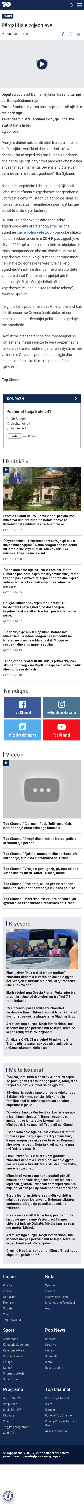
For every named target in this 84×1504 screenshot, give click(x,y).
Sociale (7, 1308)
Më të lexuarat (26, 1070)
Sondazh (15, 398)
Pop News (55, 1330)
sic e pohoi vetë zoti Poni (39, 232)
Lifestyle (50, 1344)
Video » (15, 755)
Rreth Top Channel (57, 1398)
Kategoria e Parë (13, 1350)
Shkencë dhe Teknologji (60, 1302)
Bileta (48, 1404)
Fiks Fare (8, 1415)
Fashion (50, 1350)
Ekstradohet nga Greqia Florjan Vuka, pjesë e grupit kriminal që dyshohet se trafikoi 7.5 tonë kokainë (41, 997)
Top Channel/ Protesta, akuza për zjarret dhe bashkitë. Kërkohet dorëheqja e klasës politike (39, 886)
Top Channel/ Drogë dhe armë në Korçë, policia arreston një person (39, 841)
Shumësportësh (13, 1373)
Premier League (13, 1356)
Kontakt (50, 1409)
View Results (29, 436)
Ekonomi (8, 1302)
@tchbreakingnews (22, 735)
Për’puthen (10, 1404)
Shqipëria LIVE (12, 1409)
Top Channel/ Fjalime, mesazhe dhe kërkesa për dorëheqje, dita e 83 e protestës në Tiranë (40, 856)
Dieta (48, 1362)
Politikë (7, 16)
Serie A (7, 1367)
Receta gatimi (54, 1367)
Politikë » (17, 461)
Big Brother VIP (12, 1398)
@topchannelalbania (61, 712)
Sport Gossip (11, 1379)
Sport (8, 1330)
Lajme (9, 1276)
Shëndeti (51, 1356)
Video (6, 1314)
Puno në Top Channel (58, 1415)
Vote (15, 436)
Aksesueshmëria (56, 1431)
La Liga (7, 1362)
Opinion (50, 1285)
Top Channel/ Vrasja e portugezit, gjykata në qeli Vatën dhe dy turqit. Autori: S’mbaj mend (40, 871)
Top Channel (22, 712)
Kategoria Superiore (16, 1344)
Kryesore (19, 924)
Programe (13, 1389)
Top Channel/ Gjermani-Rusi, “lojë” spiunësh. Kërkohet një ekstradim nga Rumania (37, 826)
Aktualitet (9, 1297)
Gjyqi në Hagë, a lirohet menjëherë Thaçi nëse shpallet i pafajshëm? (41, 1253)
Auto (48, 1308)
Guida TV (9, 1432)
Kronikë (8, 1291)
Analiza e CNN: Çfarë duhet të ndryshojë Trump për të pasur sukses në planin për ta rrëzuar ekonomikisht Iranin (39, 1044)
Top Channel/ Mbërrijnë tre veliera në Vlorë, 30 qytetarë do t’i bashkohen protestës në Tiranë (39, 901)
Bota (50, 1276)
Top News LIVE (12, 1320)
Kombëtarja (10, 1339)
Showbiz (50, 1339)
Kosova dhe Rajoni (57, 1297)
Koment (50, 1291)
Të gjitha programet (16, 1427)
